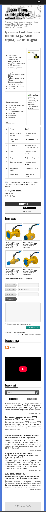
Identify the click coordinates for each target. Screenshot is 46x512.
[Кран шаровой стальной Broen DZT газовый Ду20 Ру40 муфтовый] (31, 241)
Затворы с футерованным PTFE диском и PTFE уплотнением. (21, 418)
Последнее (13, 399)
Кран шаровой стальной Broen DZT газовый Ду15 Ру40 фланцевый (30, 272)
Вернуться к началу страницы (31, 334)
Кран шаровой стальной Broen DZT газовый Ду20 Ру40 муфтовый (30, 245)
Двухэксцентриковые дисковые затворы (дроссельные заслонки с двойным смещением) (22, 476)
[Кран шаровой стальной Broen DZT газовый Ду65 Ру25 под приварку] (13, 268)
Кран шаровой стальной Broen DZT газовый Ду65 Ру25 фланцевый (12, 245)
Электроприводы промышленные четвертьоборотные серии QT (22, 436)
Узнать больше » (35, 414)
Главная (8, 22)
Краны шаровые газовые (23, 22)
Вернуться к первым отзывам (15, 332)
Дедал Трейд (17, 10)
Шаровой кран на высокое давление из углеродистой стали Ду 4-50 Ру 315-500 (21, 455)
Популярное (32, 399)
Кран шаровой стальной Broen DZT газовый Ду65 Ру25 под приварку (12, 272)
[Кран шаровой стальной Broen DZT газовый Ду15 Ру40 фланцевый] (31, 268)
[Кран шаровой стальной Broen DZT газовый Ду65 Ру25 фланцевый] (13, 241)
